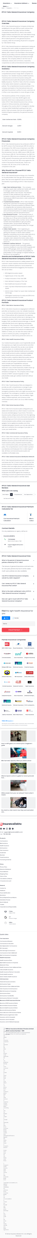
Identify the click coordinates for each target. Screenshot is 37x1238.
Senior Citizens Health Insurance (8, 976)
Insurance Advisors (21, 3)
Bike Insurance (4, 843)
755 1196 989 (7, 834)
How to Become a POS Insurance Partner (10, 1012)
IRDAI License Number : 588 (15, 1031)
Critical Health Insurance (6, 969)
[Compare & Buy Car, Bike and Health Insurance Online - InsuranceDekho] (11, 824)
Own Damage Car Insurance (7, 950)
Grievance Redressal (5, 869)
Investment (3, 852)
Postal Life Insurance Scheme (7, 982)
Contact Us (3, 888)
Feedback (2, 890)
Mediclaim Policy (4, 965)
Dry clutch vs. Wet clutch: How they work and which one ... (17, 811)
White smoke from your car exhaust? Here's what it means (17, 794)
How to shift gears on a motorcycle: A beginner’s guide (16, 744)
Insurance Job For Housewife (7, 1017)
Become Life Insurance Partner (8, 1010)
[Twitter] (13, 829)
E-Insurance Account (5, 881)
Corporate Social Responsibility (8, 907)
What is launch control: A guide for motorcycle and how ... (17, 777)
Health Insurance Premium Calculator (10, 972)
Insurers (9, 721)
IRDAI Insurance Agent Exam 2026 (9, 1015)
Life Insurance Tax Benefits (7, 996)
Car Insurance (4, 841)
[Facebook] (1, 829)
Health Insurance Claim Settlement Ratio (10, 967)
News (5, 6)
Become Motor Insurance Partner (8, 1005)
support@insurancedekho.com (13, 832)
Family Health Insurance (6, 974)
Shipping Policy (4, 874)
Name (5, 624)
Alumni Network (4, 902)
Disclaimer (3, 895)
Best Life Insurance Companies (8, 991)
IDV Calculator (4, 948)
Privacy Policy (3, 867)
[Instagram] (7, 829)
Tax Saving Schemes (5, 859)
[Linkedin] (10, 829)
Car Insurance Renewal (6, 941)
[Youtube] (4, 829)
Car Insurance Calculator (7, 943)
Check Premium (14, 630)
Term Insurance (4, 850)
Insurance (6, 3)
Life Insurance (3, 848)
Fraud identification (5, 893)
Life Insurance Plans (5, 993)
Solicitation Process (5, 900)
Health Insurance (4, 845)
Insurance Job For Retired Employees (9, 1022)
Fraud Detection (4, 871)
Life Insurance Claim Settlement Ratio (10, 986)
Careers (2, 904)
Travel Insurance (4, 857)
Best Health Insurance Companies (9, 962)
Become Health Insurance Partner (8, 1008)
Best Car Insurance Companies (8, 955)
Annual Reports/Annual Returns (8, 897)
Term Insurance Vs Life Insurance (8, 989)
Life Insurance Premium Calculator (9, 998)
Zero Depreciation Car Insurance (8, 946)
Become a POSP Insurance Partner (9, 1003)
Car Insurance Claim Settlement (8, 953)
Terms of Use (3, 876)
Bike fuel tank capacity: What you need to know (16, 760)
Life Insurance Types (5, 984)
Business (2, 855)
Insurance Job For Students (7, 1019)
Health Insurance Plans (6, 960)
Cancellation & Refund (6, 878)
